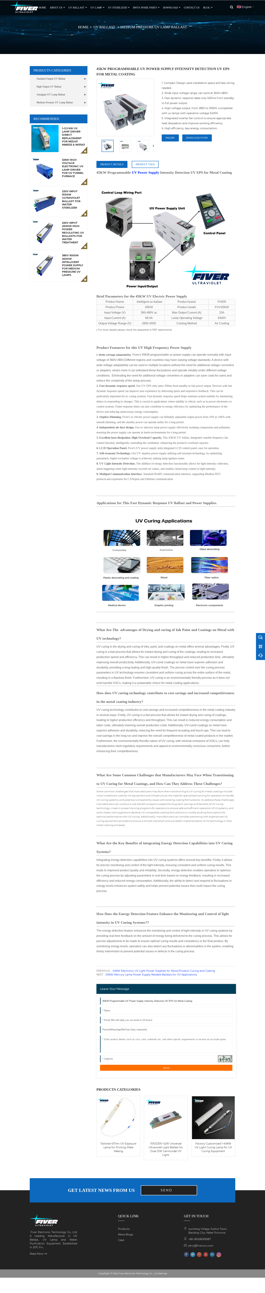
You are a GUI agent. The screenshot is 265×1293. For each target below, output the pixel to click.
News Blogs (125, 1234)
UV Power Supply (145, 172)
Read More (36, 1253)
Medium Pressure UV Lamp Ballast (153, 27)
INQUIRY (170, 138)
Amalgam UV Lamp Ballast (51, 94)
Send (166, 1067)
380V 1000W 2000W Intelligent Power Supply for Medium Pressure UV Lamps (72, 265)
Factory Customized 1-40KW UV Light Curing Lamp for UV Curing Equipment (213, 1147)
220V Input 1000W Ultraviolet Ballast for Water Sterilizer (71, 199)
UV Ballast (76, 7)
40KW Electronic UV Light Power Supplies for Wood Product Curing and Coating (163, 970)
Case (121, 1240)
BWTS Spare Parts (145, 7)
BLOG (206, 7)
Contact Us (192, 7)
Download (170, 7)
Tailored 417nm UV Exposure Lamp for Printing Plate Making (118, 1147)
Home (83, 27)
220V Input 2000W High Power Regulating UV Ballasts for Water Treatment (73, 232)
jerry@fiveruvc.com (200, 1245)
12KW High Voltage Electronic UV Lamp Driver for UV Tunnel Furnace (72, 168)
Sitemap (162, 1273)
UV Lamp (96, 7)
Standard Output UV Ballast (51, 78)
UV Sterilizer (117, 7)
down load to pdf (197, 138)
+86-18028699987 (199, 1239)
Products (124, 1229)
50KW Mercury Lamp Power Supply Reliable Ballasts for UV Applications (151, 974)
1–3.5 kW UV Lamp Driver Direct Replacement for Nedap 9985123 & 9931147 (73, 136)
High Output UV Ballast (49, 86)
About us (56, 7)
